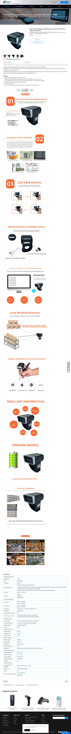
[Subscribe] (66, 718)
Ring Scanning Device (19, 685)
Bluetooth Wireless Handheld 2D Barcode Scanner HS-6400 (43, 709)
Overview (43, 717)
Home (15, 717)
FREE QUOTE (64, 2)
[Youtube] (61, 732)
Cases (15, 720)
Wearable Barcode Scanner (32, 685)
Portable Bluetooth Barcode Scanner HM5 (12, 709)
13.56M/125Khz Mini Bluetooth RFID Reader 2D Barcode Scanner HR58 (59, 709)
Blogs (15, 722)
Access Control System (29, 722)
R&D (42, 718)
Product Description (8, 64)
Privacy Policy (44, 722)
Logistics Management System (31, 717)
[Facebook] (59, 732)
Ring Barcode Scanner (8, 685)
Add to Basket (37, 42)
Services (43, 720)
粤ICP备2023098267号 (51, 732)
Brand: (26, 62)
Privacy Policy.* (33, 727)
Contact (15, 724)
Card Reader (5, 724)
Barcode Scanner (6, 722)
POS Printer (5, 718)
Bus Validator (5, 720)
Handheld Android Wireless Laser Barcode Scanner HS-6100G (28, 709)
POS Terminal (5, 717)
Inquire (36, 39)
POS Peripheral (5, 725)
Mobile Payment (28, 718)
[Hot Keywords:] (45, 2)
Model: (5, 62)
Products (15, 718)
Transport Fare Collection (30, 720)
